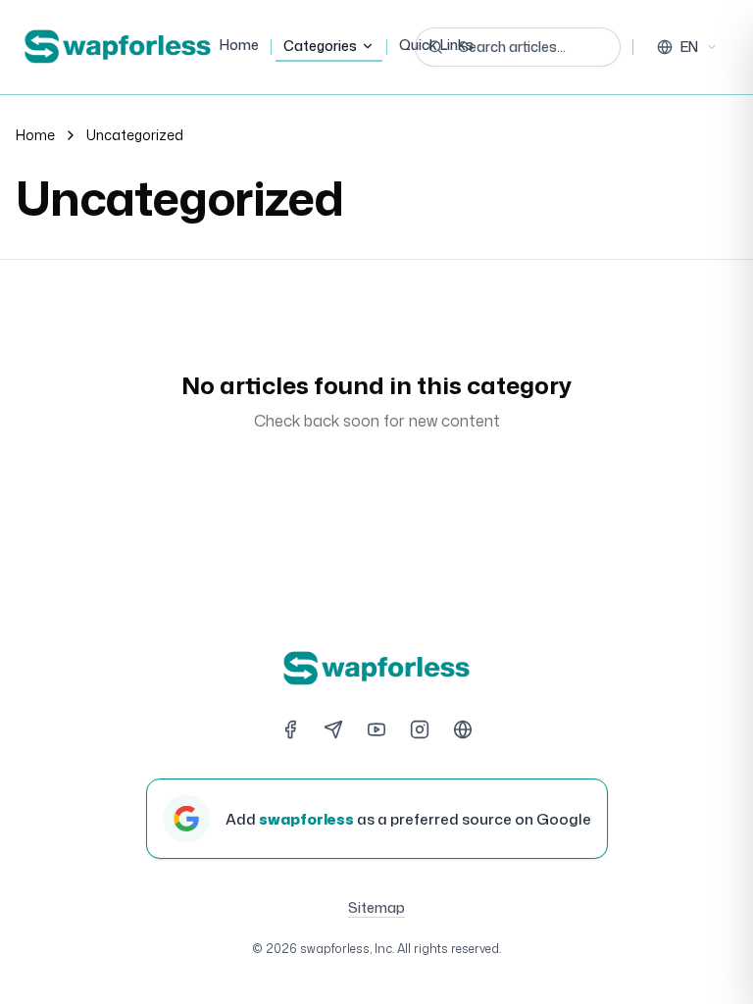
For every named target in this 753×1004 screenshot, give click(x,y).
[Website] (463, 729)
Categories (320, 45)
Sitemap (376, 907)
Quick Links (436, 44)
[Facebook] (290, 729)
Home (239, 44)
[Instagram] (419, 729)
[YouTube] (376, 729)
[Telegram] (333, 729)
